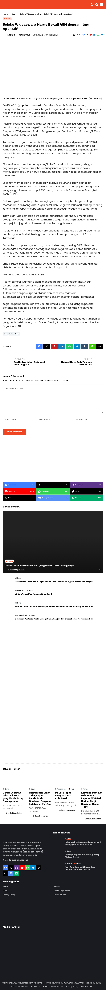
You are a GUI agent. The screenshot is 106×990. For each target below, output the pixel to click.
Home (5, 14)
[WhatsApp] (27, 867)
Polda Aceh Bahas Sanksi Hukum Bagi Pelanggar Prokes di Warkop (82, 843)
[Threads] (5, 873)
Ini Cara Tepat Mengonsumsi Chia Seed (33, 594)
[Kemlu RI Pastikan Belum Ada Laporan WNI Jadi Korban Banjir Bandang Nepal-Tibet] (7, 605)
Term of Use (86, 986)
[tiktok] (38, 867)
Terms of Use (60, 895)
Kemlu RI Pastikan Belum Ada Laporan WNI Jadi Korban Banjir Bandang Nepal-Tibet (54, 606)
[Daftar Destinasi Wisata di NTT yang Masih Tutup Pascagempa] (53, 542)
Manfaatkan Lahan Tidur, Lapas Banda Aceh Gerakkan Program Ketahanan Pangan (53, 581)
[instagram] (16, 867)
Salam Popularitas (62, 891)
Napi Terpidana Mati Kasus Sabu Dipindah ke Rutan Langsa (80, 868)
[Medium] (16, 873)
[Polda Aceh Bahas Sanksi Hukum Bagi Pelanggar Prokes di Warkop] (58, 842)
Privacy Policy (9, 895)
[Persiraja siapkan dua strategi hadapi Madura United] (58, 854)
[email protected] (33, 851)
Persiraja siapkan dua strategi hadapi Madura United (82, 855)
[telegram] (33, 867)
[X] (11, 867)
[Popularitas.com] (16, 4)
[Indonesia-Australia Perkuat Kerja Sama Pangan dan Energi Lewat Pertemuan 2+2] (7, 618)
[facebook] (5, 867)
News (14, 14)
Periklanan (35, 986)
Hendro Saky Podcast (53, 986)
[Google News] (11, 873)
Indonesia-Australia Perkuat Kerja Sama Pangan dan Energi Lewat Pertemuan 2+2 (54, 619)
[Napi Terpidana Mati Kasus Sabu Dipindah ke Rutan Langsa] (58, 866)
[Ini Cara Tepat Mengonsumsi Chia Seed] (7, 593)
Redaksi (57, 886)
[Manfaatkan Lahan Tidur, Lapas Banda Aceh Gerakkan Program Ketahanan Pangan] (7, 580)
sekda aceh (14, 334)
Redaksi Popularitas (18, 34)
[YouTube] (22, 867)
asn (5, 334)
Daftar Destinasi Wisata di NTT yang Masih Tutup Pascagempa (39, 565)
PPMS (5, 891)
